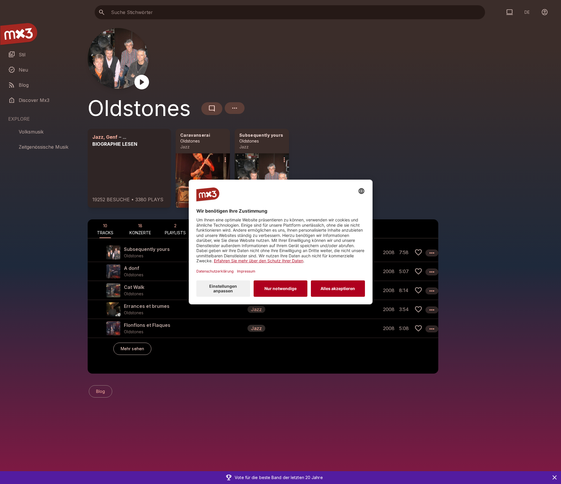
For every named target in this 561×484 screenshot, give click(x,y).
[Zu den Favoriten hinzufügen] (418, 252)
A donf (131, 268)
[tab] (105, 228)
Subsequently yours (261, 135)
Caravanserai (195, 135)
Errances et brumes (146, 306)
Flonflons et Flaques (147, 325)
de (527, 12)
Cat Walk (134, 287)
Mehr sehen (132, 348)
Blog (100, 391)
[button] (263, 309)
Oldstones (190, 140)
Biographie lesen (114, 144)
